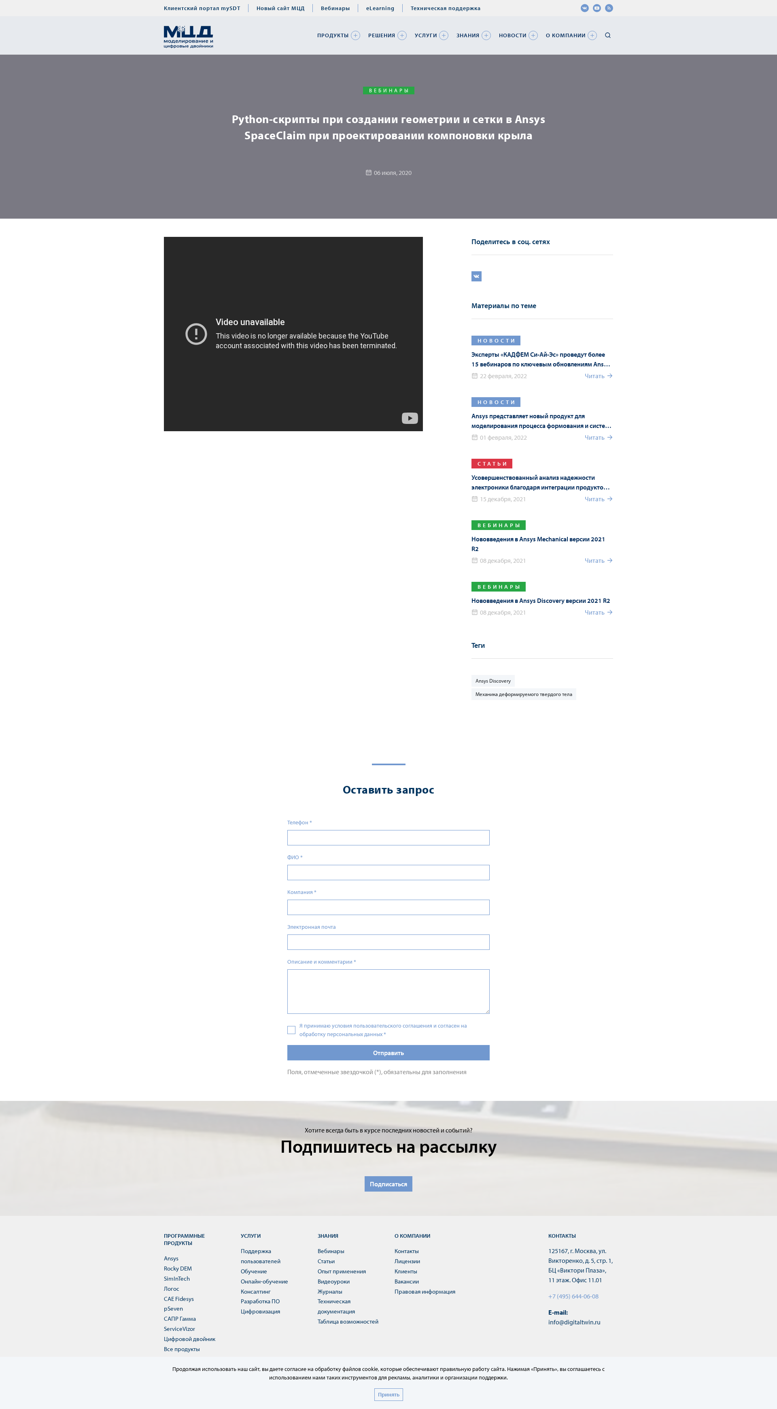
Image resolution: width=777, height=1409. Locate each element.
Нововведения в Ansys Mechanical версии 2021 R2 (538, 544)
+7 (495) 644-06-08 (573, 1296)
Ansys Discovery (493, 680)
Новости (512, 35)
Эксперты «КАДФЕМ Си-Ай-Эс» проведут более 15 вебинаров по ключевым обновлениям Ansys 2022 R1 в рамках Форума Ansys (540, 359)
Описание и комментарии (321, 961)
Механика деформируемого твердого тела (524, 694)
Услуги (426, 35)
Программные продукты (184, 1239)
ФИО (295, 857)
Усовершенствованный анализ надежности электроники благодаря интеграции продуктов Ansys (539, 482)
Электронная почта (311, 926)
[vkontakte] (585, 8)
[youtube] (597, 8)
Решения (381, 35)
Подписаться (388, 1184)
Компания (301, 892)
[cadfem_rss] (609, 8)
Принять (388, 1394)
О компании (566, 35)
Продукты (333, 35)
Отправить (388, 1053)
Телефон (299, 822)
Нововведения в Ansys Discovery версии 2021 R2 (540, 600)
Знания (468, 35)
